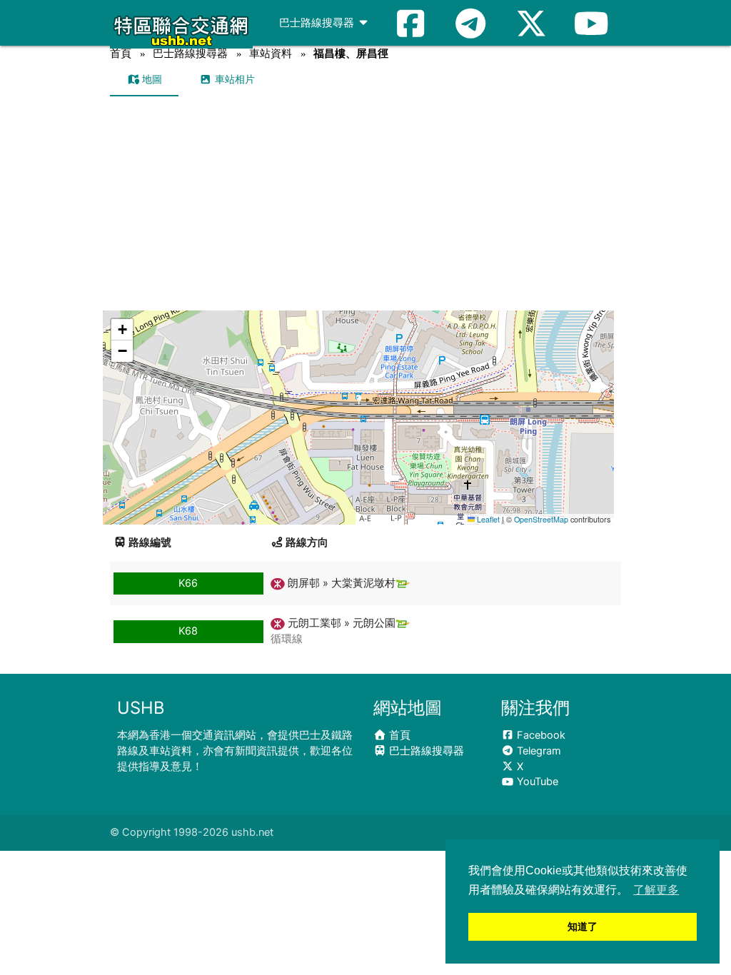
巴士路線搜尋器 (318, 22)
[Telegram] (470, 23)
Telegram (537, 750)
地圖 (150, 79)
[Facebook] (410, 23)
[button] (359, 404)
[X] (531, 23)
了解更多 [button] (656, 890)
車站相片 (233, 79)
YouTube (536, 781)
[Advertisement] (366, 203)
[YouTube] (591, 23)
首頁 (120, 53)
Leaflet (487, 519)
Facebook (539, 735)
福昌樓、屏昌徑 (350, 53)
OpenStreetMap (541, 519)
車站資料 (270, 53)
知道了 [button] (583, 926)
